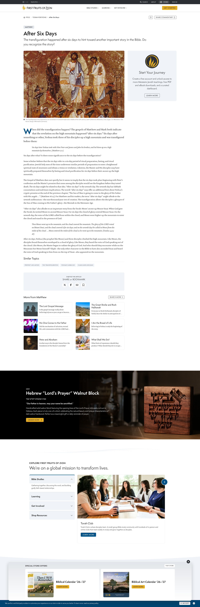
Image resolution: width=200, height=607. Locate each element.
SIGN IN (174, 2)
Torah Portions (39, 17)
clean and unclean (85, 265)
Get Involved (37, 505)
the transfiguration (50, 265)
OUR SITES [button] (34, 2)
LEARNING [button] (106, 8)
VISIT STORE (170, 566)
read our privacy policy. (91, 603)
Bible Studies (37, 479)
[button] (144, 2)
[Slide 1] (122, 545)
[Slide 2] (127, 545)
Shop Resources (39, 515)
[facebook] (71, 286)
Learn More (152, 95)
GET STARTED (170, 8)
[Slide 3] (129, 545)
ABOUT (153, 2)
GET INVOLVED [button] (119, 8)
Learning (35, 496)
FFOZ (28, 17)
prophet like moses (32, 265)
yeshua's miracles (68, 265)
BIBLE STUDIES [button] (92, 8)
